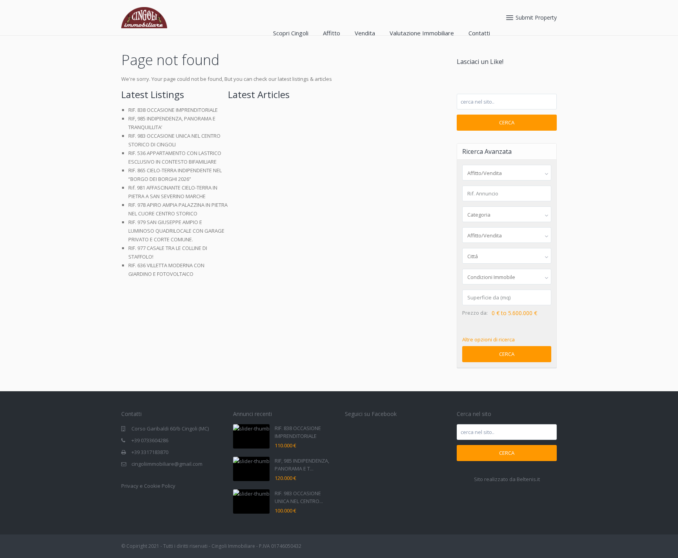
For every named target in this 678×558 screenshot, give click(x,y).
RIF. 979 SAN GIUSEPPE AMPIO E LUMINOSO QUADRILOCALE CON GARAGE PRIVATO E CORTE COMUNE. (176, 231)
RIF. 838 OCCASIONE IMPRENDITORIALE (173, 109)
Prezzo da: (475, 312)
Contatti (479, 33)
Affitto (331, 33)
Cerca (506, 122)
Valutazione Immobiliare (422, 33)
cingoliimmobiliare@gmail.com (166, 463)
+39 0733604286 (149, 440)
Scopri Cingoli (290, 33)
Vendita (365, 33)
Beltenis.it (528, 479)
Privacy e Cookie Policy (148, 485)
